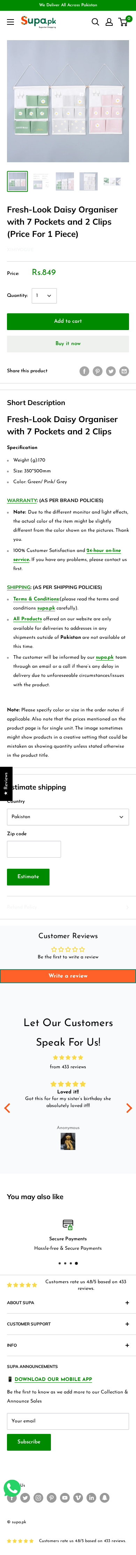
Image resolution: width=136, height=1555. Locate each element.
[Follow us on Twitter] (25, 1498)
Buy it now (68, 343)
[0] (123, 22)
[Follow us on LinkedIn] (91, 1498)
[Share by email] (124, 371)
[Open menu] (10, 22)
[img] (68, 1058)
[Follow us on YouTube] (65, 1498)
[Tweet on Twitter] (111, 371)
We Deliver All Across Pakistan (68, 5)
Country (16, 801)
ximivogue (20, 250)
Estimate (28, 877)
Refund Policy (22, 907)
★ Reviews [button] (6, 783)
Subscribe (28, 1442)
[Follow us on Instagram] (38, 1498)
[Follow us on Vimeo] (78, 1498)
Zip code (17, 834)
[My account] (109, 22)
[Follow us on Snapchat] (104, 1498)
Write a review (68, 976)
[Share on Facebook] (84, 371)
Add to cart (68, 321)
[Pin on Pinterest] (98, 371)
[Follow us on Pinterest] (51, 1498)
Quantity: (17, 295)
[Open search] (95, 22)
